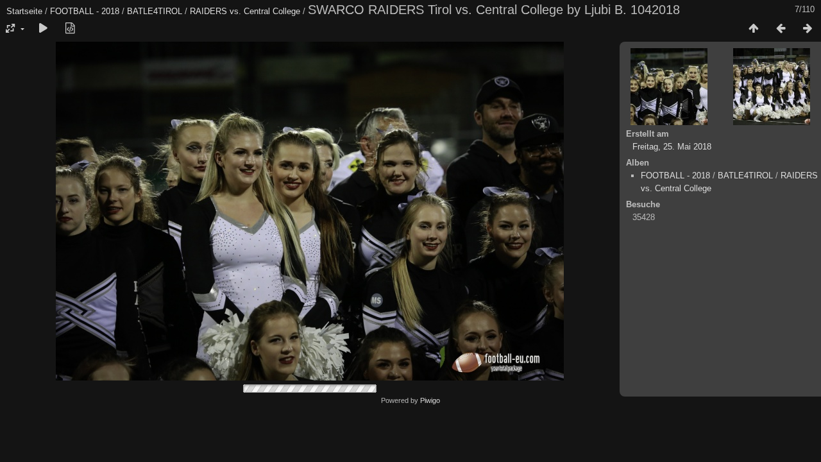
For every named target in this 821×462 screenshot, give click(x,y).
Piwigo (430, 400)
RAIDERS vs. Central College (245, 11)
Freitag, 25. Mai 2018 (671, 146)
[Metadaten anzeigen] (69, 28)
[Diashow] (43, 28)
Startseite (24, 11)
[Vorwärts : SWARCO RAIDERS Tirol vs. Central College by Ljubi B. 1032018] (807, 28)
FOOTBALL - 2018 (84, 11)
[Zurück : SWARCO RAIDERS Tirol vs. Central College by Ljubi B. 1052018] (780, 28)
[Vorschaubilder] (753, 28)
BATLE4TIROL (154, 11)
